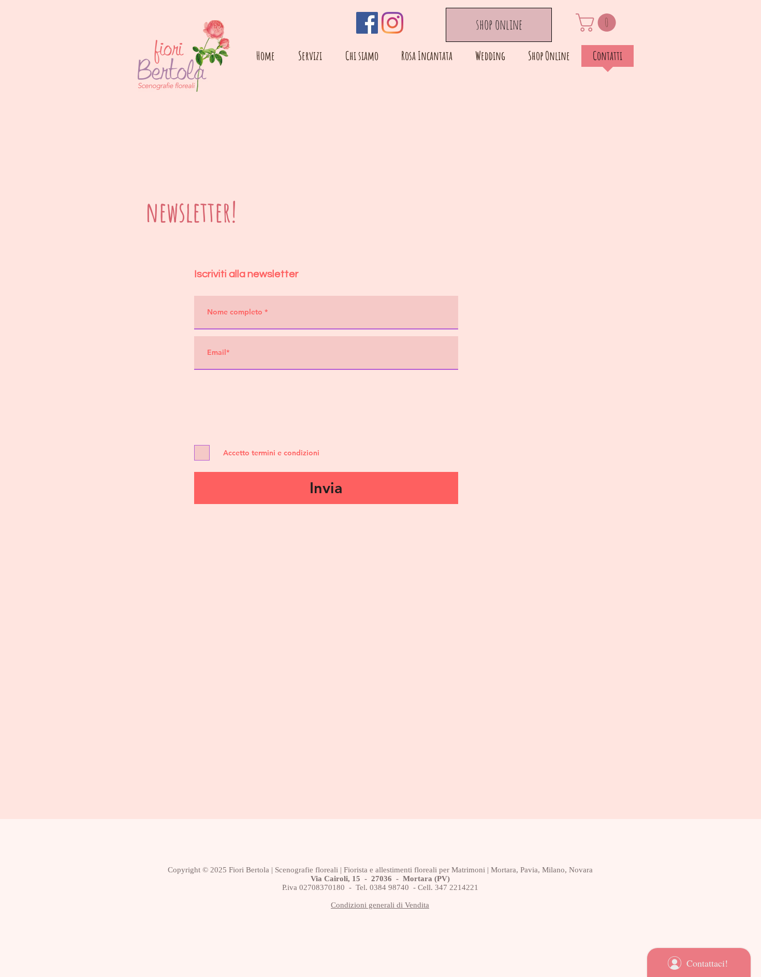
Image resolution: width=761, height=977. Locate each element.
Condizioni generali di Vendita (380, 905)
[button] (598, 22)
